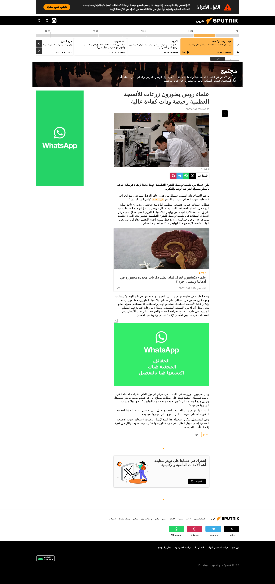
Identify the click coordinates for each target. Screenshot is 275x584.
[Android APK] (45, 559)
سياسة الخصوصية (183, 547)
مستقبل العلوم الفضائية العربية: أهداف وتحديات (209, 44)
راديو (157, 519)
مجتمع (202, 272)
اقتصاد (172, 519)
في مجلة (158, 199)
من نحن (235, 547)
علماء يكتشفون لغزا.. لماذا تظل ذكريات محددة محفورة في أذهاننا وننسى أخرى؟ (163, 279)
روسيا (181, 519)
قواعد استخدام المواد (218, 547)
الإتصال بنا (199, 547)
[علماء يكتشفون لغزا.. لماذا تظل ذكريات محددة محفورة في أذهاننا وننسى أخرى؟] (161, 248)
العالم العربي (199, 519)
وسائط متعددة (124, 519)
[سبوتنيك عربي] (223, 24)
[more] (118, 288)
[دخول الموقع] (47, 20)
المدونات (112, 519)
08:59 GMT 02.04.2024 (197, 109)
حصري (164, 519)
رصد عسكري (146, 519)
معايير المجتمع (164, 547)
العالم (189, 519)
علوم (197, 434)
